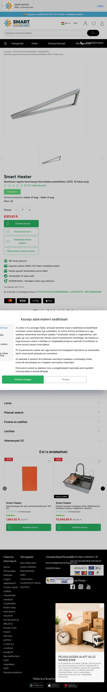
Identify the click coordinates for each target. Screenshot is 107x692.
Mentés (66, 379)
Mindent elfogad (23, 379)
